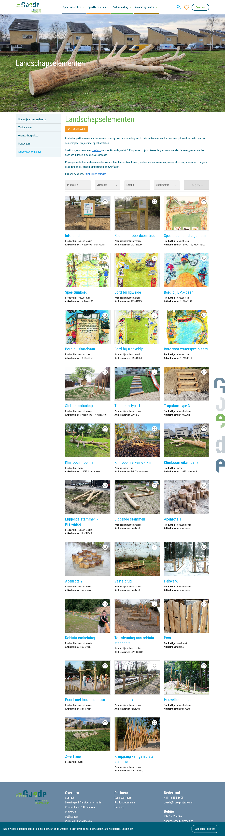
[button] (78, 185)
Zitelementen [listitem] (25, 127)
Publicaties (71, 816)
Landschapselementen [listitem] (29, 151)
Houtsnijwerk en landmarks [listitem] (32, 119)
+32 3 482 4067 (173, 816)
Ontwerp (119, 807)
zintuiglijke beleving (96, 174)
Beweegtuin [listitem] (24, 143)
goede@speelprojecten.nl (178, 802)
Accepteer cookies (205, 828)
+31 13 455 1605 (174, 797)
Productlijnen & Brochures (80, 807)
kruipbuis (96, 150)
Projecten (70, 812)
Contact (69, 797)
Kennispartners (122, 797)
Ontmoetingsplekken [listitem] (28, 135)
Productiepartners (124, 802)
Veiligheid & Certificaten (79, 821)
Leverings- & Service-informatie (83, 802)
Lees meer (127, 828)
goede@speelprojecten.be (178, 821)
